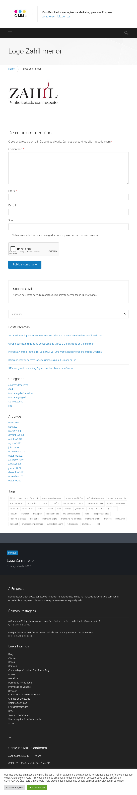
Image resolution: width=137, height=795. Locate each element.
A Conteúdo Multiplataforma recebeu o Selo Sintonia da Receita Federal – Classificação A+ (55, 335)
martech (108, 519)
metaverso (120, 519)
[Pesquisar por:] (68, 314)
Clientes (12, 658)
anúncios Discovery (95, 498)
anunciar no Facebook (28, 498)
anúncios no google (117, 498)
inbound (14, 514)
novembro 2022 (16, 451)
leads (86, 514)
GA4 (10, 389)
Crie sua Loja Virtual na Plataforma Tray (28, 670)
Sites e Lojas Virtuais (19, 715)
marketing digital (49, 519)
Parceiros (13, 678)
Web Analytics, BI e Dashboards (24, 719)
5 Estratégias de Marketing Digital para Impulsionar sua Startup (41, 368)
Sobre (11, 723)
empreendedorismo (18, 385)
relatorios (86, 524)
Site (10, 220)
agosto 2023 (15, 443)
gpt (109, 508)
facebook (14, 508)
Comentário (16, 149)
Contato (12, 666)
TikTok (97, 524)
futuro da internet (45, 508)
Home (11, 68)
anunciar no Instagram (52, 498)
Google (68, 508)
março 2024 (14, 431)
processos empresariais (32, 524)
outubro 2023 (15, 439)
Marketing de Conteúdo (20, 393)
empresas (120, 503)
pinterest (14, 524)
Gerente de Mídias (17, 703)
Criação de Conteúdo (19, 698)
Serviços (12, 691)
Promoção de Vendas (19, 687)
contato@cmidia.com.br (56, 16)
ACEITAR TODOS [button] (37, 787)
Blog (10, 654)
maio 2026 (13, 422)
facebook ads (28, 508)
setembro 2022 (16, 460)
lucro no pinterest (18, 519)
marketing (34, 519)
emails (110, 503)
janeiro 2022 (14, 468)
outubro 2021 (15, 480)
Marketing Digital (17, 397)
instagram (37, 514)
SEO (10, 711)
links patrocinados (101, 514)
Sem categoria (15, 401)
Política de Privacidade (20, 682)
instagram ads (52, 514)
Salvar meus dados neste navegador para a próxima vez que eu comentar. (55, 235)
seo (10, 405)
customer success (95, 503)
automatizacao (16, 503)
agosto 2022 (15, 464)
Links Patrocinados (18, 707)
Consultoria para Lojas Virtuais (24, 694)
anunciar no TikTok (74, 498)
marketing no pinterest (71, 519)
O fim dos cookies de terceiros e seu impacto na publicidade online (42, 360)
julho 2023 (13, 447)
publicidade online (55, 524)
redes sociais (72, 524)
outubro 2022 (15, 455)
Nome (12, 190)
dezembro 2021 (16, 472)
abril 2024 (13, 426)
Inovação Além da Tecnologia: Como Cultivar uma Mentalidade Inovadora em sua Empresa (55, 351)
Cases (11, 662)
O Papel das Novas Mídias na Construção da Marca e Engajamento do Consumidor (51, 343)
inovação (25, 514)
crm (81, 503)
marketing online (92, 519)
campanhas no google (37, 503)
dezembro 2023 (16, 435)
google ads (80, 508)
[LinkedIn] (9, 737)
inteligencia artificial (71, 514)
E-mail (13, 205)
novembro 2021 (16, 476)
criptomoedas (69, 503)
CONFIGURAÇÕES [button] (14, 787)
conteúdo (55, 503)
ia (115, 508)
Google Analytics (96, 508)
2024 (12, 498)
